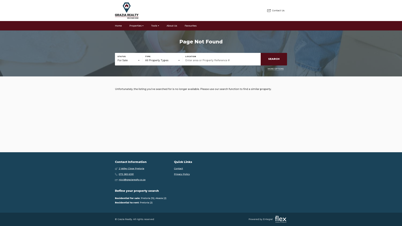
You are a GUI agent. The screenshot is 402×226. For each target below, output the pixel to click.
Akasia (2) (160, 198)
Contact (178, 168)
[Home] (127, 10)
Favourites (191, 25)
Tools (154, 25)
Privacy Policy (182, 174)
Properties (135, 25)
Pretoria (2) (146, 202)
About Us (172, 25)
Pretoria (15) (147, 198)
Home (118, 25)
